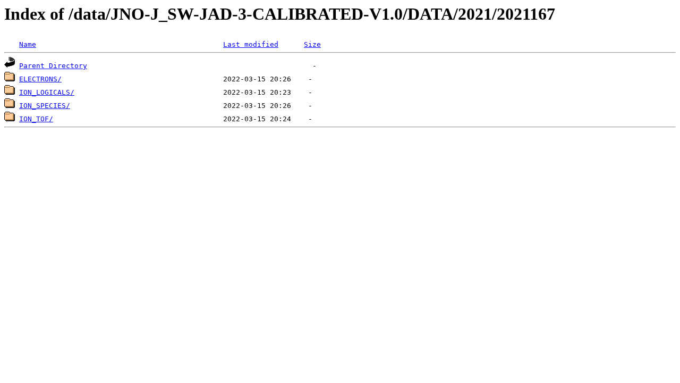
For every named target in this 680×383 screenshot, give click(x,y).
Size (312, 44)
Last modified (250, 44)
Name (27, 44)
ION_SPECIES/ (44, 106)
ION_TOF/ (36, 119)
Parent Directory (53, 66)
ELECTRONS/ (40, 79)
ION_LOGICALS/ (46, 92)
